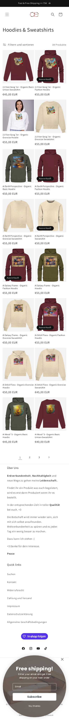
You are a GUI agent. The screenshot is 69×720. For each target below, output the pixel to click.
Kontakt (11, 582)
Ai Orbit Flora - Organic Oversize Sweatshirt (50, 386)
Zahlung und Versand (19, 598)
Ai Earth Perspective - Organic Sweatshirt (49, 237)
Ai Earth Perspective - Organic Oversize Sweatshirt (17, 237)
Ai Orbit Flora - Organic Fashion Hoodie (50, 336)
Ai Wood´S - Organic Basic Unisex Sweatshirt (47, 435)
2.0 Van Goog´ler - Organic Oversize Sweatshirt (48, 138)
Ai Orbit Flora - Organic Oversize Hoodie (18, 386)
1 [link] (20, 457)
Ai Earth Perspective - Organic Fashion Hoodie (49, 187)
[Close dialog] (62, 659)
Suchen (11, 574)
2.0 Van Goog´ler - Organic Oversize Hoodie (15, 136)
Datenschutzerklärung (20, 614)
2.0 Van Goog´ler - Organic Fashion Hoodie (48, 88)
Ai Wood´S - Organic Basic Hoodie (15, 435)
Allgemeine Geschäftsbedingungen (27, 622)
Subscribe (34, 697)
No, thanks (34, 705)
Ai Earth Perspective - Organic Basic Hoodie (17, 187)
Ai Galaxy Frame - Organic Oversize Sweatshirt (15, 336)
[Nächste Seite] (49, 457)
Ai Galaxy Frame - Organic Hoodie (47, 287)
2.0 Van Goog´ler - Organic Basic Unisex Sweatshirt (18, 88)
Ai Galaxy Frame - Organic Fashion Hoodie (15, 287)
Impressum (13, 606)
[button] (7, 14)
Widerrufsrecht (15, 590)
